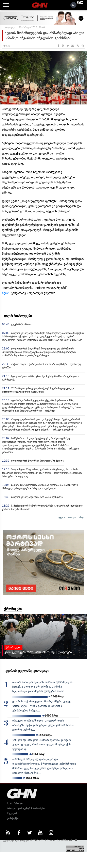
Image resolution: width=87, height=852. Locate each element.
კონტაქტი (12, 818)
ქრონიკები (13, 609)
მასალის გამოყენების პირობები (26, 808)
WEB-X (64, 840)
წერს (5, 293)
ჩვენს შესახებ (14, 803)
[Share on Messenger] (63, 45)
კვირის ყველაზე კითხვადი (27, 670)
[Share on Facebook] (58, 45)
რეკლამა (12, 813)
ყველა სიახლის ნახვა (71, 517)
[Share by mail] (72, 45)
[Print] (83, 45)
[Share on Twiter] (68, 45)
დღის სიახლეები (18, 315)
